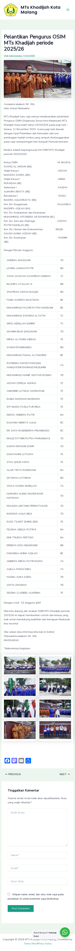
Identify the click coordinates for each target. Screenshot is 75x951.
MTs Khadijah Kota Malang (41, 9)
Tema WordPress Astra (37, 943)
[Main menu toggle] (68, 9)
